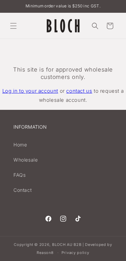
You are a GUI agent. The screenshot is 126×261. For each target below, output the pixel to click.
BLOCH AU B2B (66, 244)
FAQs (19, 175)
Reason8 (45, 252)
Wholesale (25, 160)
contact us (79, 91)
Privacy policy (75, 252)
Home (20, 144)
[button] (13, 25)
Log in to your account (30, 91)
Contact (22, 190)
